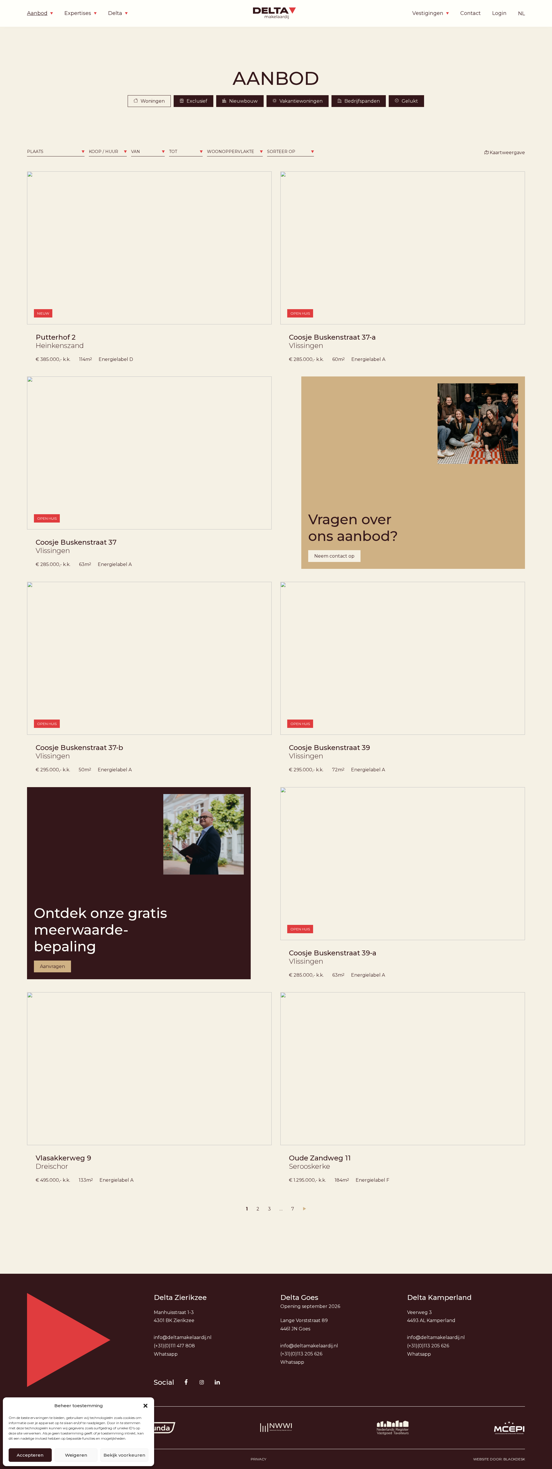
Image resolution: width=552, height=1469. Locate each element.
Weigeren (76, 1455)
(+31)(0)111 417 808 (174, 1346)
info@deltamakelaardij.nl (183, 1337)
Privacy (258, 1459)
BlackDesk (514, 1459)
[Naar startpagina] (276, 13)
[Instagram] (201, 1382)
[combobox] (56, 151)
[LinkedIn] (217, 1382)
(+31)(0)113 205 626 (301, 1354)
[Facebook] (186, 1381)
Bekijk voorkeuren (124, 1455)
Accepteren (30, 1455)
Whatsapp (166, 1354)
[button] (145, 1406)
